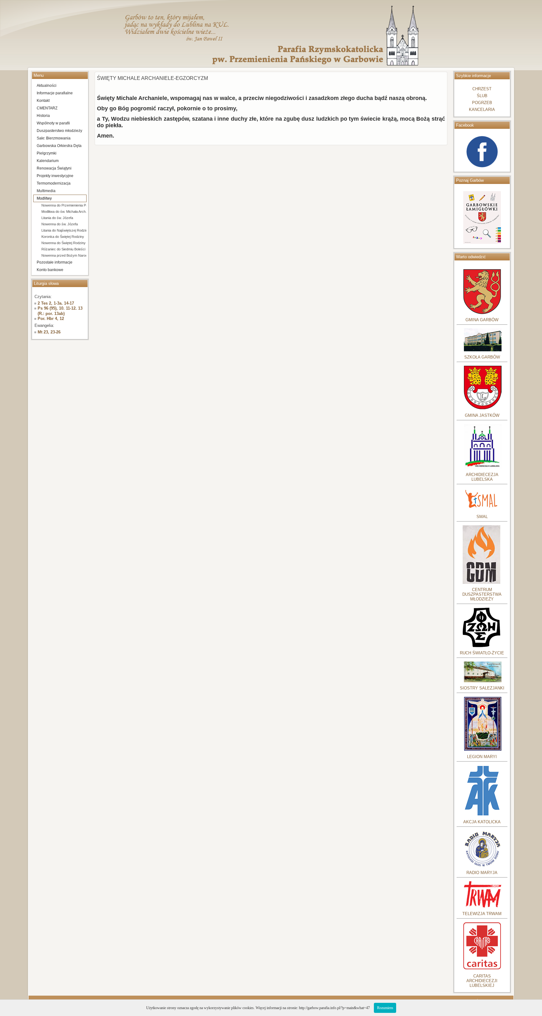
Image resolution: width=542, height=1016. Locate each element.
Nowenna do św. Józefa (59, 224)
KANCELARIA (482, 109)
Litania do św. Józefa (57, 218)
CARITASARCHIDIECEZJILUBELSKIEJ (481, 981)
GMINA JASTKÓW (482, 415)
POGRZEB (482, 102)
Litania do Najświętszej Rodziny (63, 230)
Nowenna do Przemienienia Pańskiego (63, 205)
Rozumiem (385, 1008)
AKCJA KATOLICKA (482, 822)
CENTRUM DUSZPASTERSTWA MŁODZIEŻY (482, 594)
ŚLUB (482, 95)
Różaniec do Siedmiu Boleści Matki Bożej (63, 249)
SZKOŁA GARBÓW (482, 357)
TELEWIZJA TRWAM (482, 913)
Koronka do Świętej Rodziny (62, 236)
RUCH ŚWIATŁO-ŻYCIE (482, 653)
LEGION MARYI (482, 756)
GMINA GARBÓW (481, 319)
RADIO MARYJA (481, 872)
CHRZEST (482, 88)
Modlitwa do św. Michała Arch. (63, 211)
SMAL (482, 516)
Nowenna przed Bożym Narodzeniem (63, 255)
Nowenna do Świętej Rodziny (63, 243)
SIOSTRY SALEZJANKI (482, 688)
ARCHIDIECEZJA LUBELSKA (482, 477)
